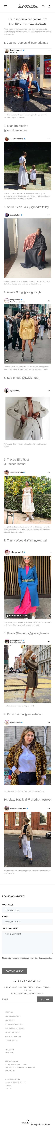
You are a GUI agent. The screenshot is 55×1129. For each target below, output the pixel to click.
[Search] (44, 6)
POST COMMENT (14, 971)
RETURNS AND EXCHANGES (14, 1028)
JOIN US (45, 999)
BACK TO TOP (27, 1123)
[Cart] (49, 6)
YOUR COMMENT (10, 929)
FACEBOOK (9, 1053)
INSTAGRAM (9, 1049)
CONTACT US (10, 1071)
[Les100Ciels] (27, 5)
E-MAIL (5, 917)
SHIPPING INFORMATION (13, 1024)
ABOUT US (9, 1012)
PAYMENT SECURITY (12, 1033)
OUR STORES (9, 1020)
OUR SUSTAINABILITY (12, 1016)
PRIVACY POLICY (11, 1041)
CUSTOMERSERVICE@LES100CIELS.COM (20, 1067)
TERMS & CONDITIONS (13, 1037)
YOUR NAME (7, 905)
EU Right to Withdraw (40, 1124)
